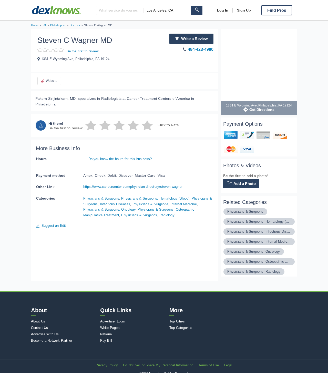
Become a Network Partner (51, 340)
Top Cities (177, 321)
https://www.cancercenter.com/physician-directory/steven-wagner (132, 187)
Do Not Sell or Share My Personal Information (158, 365)
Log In (222, 10)
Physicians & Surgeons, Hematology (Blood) (155, 198)
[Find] (196, 10)
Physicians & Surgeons (101, 198)
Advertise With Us (45, 334)
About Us (38, 321)
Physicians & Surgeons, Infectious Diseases (259, 231)
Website (51, 81)
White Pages (110, 328)
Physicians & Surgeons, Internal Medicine (164, 204)
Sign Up (244, 10)
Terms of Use (208, 365)
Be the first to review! (83, 51)
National (106, 334)
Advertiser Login (112, 321)
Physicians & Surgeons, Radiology (147, 215)
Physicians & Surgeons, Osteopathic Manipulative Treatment (259, 261)
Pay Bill (106, 340)
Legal (228, 365)
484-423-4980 (200, 49)
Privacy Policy (107, 365)
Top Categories (180, 328)
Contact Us (39, 328)
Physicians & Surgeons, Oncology (109, 209)
